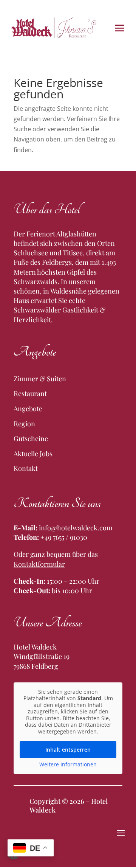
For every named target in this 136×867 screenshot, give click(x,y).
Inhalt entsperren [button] (68, 749)
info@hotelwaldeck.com (76, 527)
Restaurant (30, 393)
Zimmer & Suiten (40, 378)
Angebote (28, 408)
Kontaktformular (39, 564)
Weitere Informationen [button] (68, 764)
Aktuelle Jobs (33, 453)
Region (24, 423)
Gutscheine (31, 438)
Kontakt (26, 468)
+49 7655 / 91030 (63, 537)
